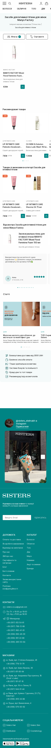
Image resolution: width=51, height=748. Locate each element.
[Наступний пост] (43, 457)
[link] (46, 3)
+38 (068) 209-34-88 (15, 699)
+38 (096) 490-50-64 (16, 642)
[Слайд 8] (29, 287)
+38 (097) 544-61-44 (15, 689)
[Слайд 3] (21, 287)
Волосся (30, 539)
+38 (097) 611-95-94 (15, 671)
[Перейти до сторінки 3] (26, 160)
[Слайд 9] (31, 287)
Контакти (7, 575)
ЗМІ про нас (8, 556)
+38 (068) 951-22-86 (15, 638)
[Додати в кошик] (23, 87)
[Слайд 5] (24, 287)
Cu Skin (29, 141)
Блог (5, 567)
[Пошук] (10, 3)
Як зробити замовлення (13, 544)
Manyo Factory (9, 70)
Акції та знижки (33, 564)
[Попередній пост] (8, 457)
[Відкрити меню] (4, 3)
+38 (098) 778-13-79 (15, 664)
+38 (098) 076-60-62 (15, 707)
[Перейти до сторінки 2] (24, 160)
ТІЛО (33, 9)
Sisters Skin (35, 725)
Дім (28, 552)
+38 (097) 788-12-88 (16, 626)
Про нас (6, 552)
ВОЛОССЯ (7, 9)
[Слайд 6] (26, 287)
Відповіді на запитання (13, 548)
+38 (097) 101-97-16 (15, 681)
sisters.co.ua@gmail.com (17, 607)
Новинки (30, 560)
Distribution (11, 731)
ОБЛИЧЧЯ (21, 9)
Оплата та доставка (12, 539)
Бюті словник (8, 571)
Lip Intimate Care (9, 141)
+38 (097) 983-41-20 (16, 630)
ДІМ (43, 9)
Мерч (29, 556)
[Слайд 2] (19, 287)
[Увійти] (41, 3)
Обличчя (31, 544)
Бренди (30, 568)
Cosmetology (36, 731)
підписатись (40, 517)
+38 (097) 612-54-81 (15, 622)
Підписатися (22, 426)
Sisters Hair (11, 725)
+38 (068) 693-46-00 (16, 634)
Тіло (29, 548)
